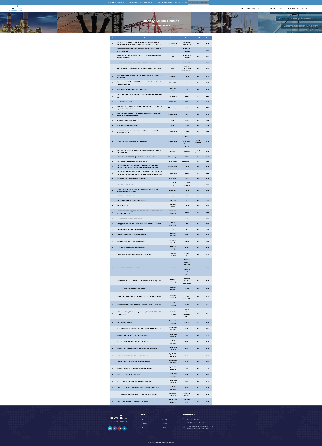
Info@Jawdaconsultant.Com (196, 423)
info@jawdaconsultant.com (117, 2)
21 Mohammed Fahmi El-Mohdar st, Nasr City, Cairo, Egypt (171, 2)
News (143, 427)
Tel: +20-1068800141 (133, 2)
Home (153, 25)
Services (144, 424)
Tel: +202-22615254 (147, 2)
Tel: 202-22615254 (193, 419)
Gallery (164, 424)
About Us (165, 420)
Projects (164, 427)
